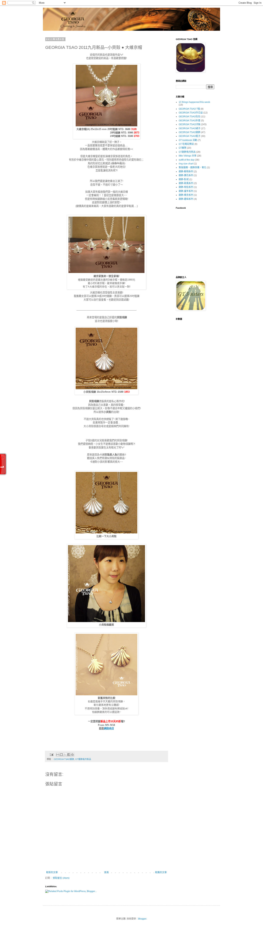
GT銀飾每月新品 (83, 759)
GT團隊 (182, 148)
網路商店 (109, 728)
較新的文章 (52, 872)
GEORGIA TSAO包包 (189, 116)
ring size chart (186, 163)
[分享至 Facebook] (69, 754)
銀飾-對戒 (184, 179)
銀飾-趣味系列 (186, 199)
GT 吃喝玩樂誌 (186, 144)
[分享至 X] (65, 754)
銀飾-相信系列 (186, 187)
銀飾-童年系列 (186, 191)
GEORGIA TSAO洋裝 (189, 124)
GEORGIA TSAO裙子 (189, 128)
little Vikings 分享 (187, 155)
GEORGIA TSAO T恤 (189, 108)
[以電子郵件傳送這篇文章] (58, 754)
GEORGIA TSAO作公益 (191, 112)
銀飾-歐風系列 (186, 183)
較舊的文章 (161, 872)
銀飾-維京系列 (186, 195)
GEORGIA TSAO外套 (189, 120)
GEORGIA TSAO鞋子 (189, 136)
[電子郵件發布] (51, 754)
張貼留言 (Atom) (61, 878)
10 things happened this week (194, 102)
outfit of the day (186, 159)
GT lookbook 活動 (188, 140)
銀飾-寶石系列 (186, 175)
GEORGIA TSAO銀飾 (64, 759)
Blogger (142, 918)
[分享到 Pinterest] (72, 754)
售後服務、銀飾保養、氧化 (192, 167)
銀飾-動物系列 (186, 171)
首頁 (106, 872)
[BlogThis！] (61, 754)
